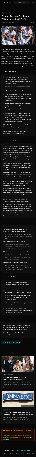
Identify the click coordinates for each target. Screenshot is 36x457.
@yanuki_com (30, 453)
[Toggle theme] (33, 2)
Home (2, 9)
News (7, 9)
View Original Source (12, 342)
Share (33, 22)
